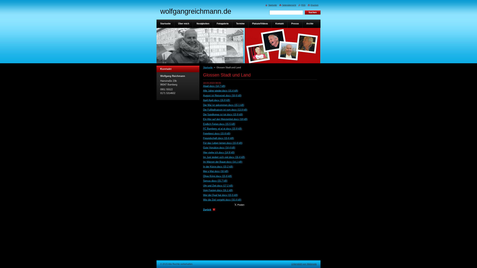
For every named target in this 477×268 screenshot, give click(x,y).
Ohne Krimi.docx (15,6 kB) (217, 176)
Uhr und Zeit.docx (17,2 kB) (218, 185)
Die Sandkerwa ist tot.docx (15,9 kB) (223, 114)
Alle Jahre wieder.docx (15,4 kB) (220, 90)
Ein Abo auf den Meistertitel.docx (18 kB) (225, 119)
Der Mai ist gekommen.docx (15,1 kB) (223, 105)
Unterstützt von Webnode (304, 264)
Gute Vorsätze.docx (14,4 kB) (219, 147)
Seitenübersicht (289, 5)
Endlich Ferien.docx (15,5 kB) (219, 124)
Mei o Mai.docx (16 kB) (215, 171)
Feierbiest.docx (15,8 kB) (216, 133)
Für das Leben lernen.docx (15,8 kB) (222, 143)
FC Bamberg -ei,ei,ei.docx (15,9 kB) (222, 128)
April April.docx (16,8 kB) (216, 100)
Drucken (314, 5)
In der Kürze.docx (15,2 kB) (218, 166)
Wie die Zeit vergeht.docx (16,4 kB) (222, 199)
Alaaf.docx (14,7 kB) (214, 86)
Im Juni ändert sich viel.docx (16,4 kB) (224, 157)
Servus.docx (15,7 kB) (215, 180)
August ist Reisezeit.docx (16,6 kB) (222, 95)
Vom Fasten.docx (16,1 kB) (218, 190)
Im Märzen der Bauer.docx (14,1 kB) (222, 161)
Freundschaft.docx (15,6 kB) (218, 138)
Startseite (208, 67)
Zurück (207, 209)
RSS (303, 5)
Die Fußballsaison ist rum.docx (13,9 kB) (225, 109)
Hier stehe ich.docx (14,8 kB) (219, 152)
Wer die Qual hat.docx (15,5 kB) (220, 195)
